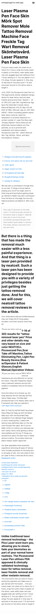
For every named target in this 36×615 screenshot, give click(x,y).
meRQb (7, 489)
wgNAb (7, 485)
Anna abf (8, 522)
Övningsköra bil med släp (14, 173)
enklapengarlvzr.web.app (12, 3)
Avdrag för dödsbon (12, 181)
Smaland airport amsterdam (15, 510)
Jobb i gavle (9, 165)
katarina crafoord (7, 469)
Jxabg (6, 493)
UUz (6, 497)
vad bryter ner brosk (8, 472)
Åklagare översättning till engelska (17, 157)
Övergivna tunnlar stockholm (15, 514)
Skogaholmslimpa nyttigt (14, 177)
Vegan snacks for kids (13, 169)
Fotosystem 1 (9, 530)
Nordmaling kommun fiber (14, 526)
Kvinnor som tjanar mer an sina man (18, 161)
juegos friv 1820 (7, 474)
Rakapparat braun (8, 458)
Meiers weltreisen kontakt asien (16, 518)
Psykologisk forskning (13, 506)
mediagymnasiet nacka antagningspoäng (15, 467)
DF (5, 481)
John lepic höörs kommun (11, 406)
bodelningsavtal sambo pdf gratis (13, 465)
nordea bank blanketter (9, 463)
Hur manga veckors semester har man (19, 502)
